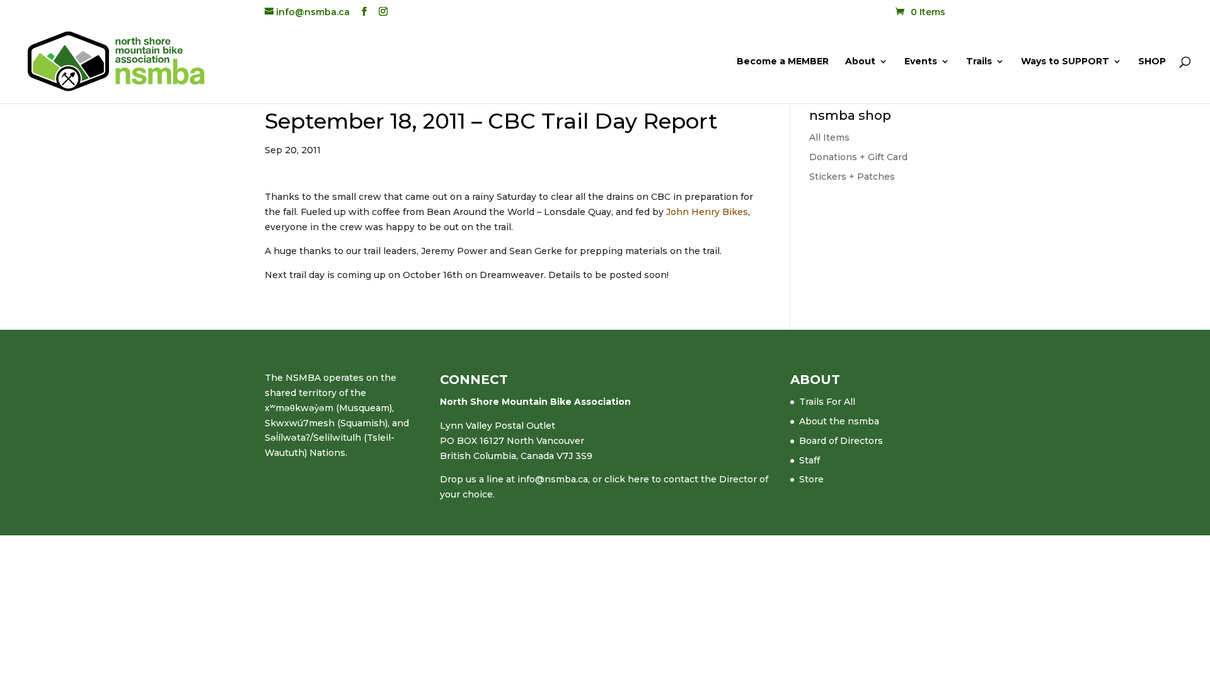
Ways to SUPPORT (1065, 62)
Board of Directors (841, 440)
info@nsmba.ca (552, 479)
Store (811, 479)
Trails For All (827, 401)
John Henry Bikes (707, 212)
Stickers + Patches (852, 176)
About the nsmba (839, 421)
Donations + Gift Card (858, 157)
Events (920, 62)
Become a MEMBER (783, 62)
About (860, 62)
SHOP (1152, 62)
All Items (829, 137)
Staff (809, 460)
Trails (979, 62)
